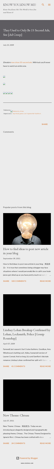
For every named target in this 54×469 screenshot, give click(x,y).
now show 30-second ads (21, 62)
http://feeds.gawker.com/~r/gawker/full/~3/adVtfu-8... (27, 113)
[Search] (43, 4)
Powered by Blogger (28, 458)
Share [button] (45, 124)
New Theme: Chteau (16, 415)
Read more (45, 281)
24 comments (18, 443)
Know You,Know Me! (19, 5)
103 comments (18, 281)
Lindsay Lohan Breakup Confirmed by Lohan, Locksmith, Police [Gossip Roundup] (26, 334)
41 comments (18, 366)
